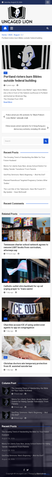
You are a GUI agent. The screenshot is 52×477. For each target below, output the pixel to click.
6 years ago (10, 85)
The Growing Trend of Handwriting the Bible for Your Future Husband (29, 389)
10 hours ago (11, 254)
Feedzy (46, 474)
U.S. (5, 73)
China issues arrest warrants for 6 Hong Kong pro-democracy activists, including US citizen (26, 127)
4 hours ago (18, 418)
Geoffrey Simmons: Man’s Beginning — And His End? (24, 175)
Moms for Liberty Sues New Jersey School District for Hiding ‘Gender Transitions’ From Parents (29, 401)
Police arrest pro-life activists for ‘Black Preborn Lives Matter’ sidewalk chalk (25, 116)
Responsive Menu (47, 2)
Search (46, 141)
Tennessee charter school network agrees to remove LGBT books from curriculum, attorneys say (26, 247)
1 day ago (9, 292)
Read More (8, 102)
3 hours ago (18, 394)
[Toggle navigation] (11, 28)
